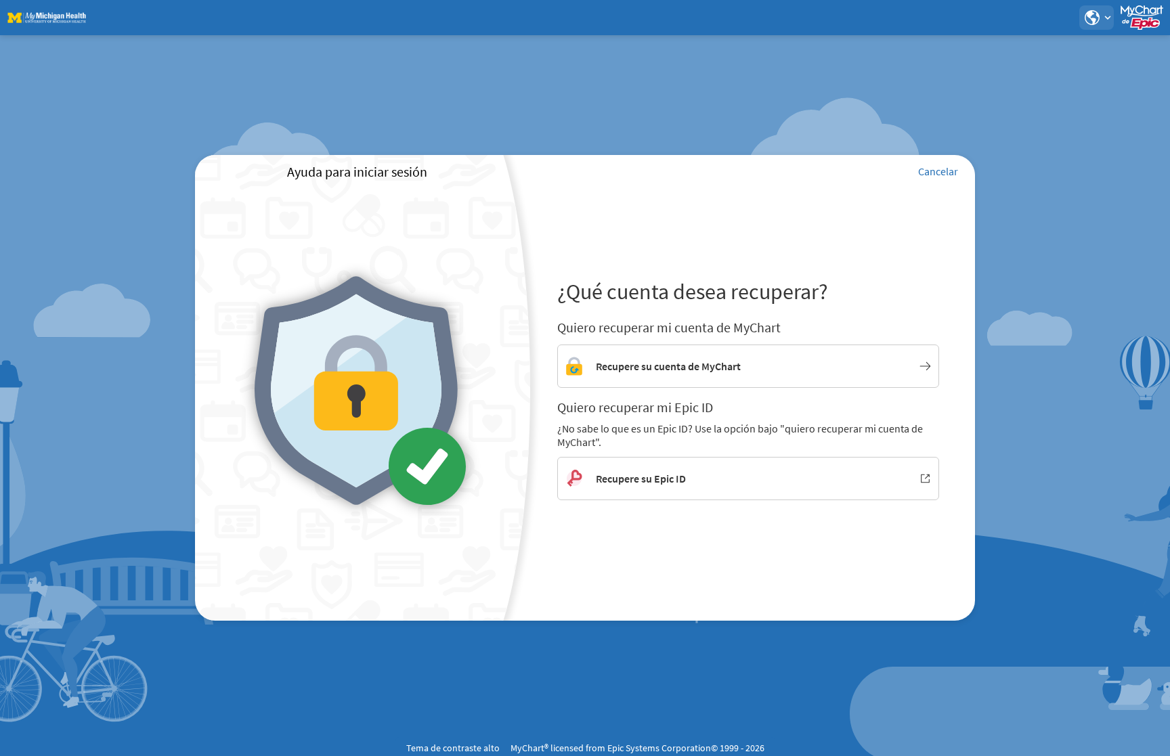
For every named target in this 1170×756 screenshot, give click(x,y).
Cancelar (938, 171)
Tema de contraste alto (453, 748)
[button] (1096, 17)
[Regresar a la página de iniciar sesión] (46, 17)
